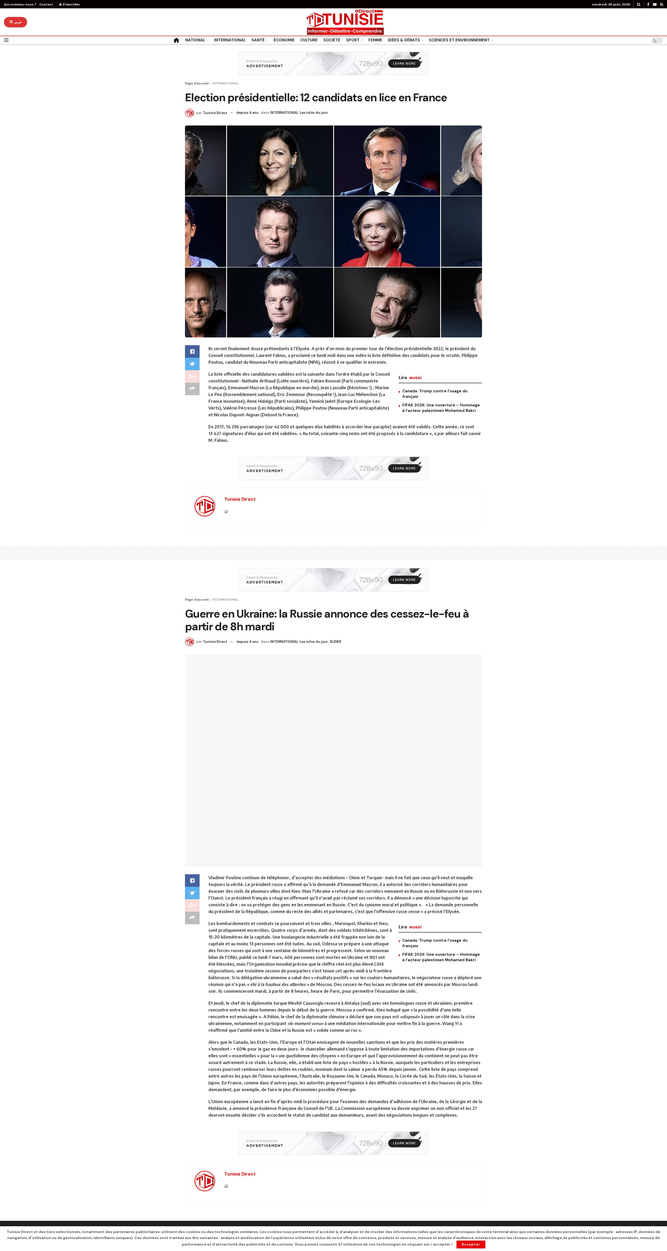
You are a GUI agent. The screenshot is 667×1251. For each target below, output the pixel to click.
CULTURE (309, 40)
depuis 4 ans (247, 112)
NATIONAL (195, 40)
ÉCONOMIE (284, 40)
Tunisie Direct (215, 112)
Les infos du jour (314, 112)
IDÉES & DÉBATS (404, 40)
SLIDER (335, 641)
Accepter (471, 1244)
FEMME (375, 40)
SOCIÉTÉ (331, 40)
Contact (46, 4)
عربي (17, 22)
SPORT (353, 40)
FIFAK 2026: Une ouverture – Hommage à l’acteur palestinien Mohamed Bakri (441, 408)
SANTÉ (258, 40)
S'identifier (71, 4)
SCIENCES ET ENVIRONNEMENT (459, 40)
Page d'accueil (196, 83)
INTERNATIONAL (230, 40)
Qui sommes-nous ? (20, 4)
